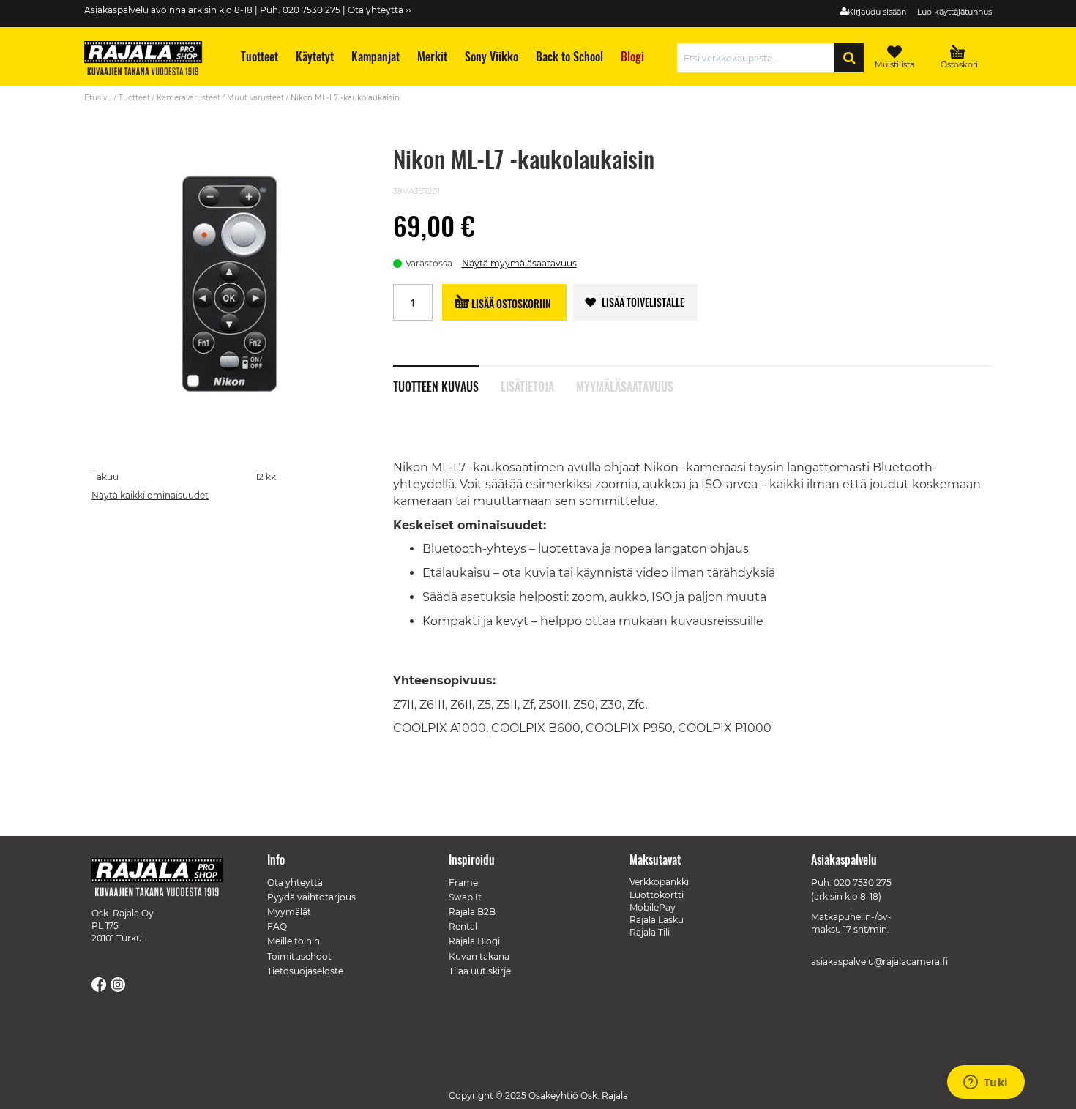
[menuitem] (258, 56)
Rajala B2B (472, 911)
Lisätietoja (527, 385)
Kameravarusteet (188, 97)
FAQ (277, 926)
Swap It (465, 897)
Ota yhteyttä (295, 882)
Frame (463, 882)
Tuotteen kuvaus (436, 385)
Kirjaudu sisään (877, 12)
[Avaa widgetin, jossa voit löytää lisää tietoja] (985, 1083)
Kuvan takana (479, 956)
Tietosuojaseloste (305, 971)
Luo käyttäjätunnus (954, 12)
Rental (463, 926)
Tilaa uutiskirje (480, 971)
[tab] (447, 378)
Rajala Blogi (474, 941)
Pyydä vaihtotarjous (311, 897)
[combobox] (759, 57)
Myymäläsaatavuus (624, 385)
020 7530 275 (863, 882)
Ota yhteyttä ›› (379, 9)
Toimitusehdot (299, 956)
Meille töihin (293, 941)
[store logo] (150, 60)
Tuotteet (134, 97)
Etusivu (98, 97)
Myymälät (289, 911)
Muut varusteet (255, 97)
